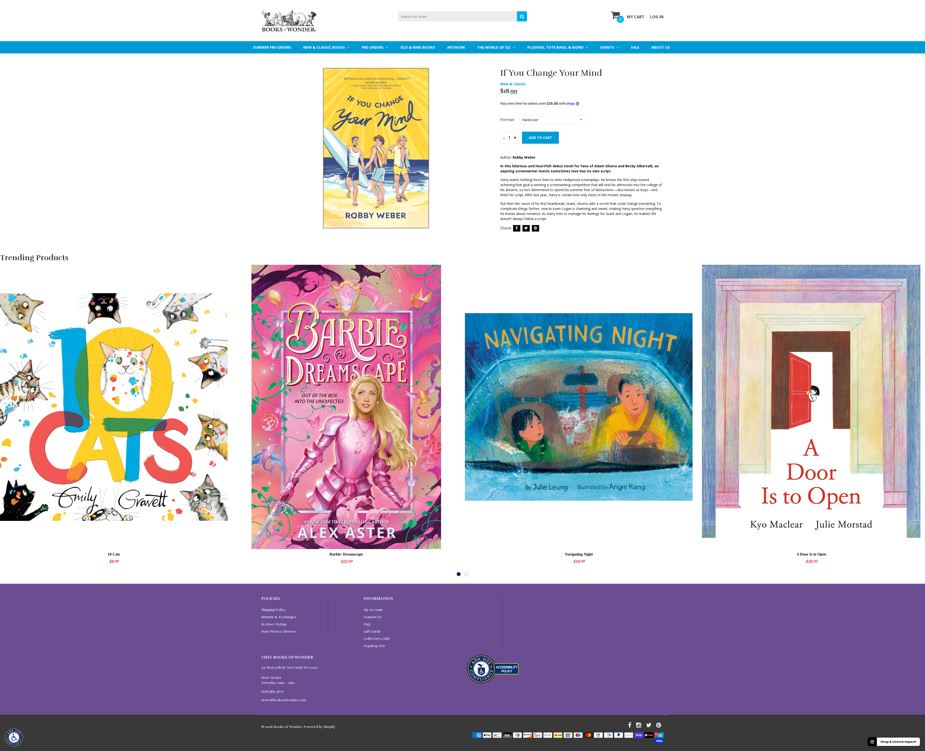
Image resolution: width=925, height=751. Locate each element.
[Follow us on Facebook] (516, 228)
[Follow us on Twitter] (526, 228)
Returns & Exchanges (278, 617)
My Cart (635, 16)
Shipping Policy (273, 610)
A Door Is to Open (811, 554)
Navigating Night (579, 554)
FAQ (367, 624)
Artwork (456, 47)
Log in (657, 16)
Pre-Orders (372, 47)
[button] (459, 574)
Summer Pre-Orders (272, 47)
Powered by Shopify (319, 727)
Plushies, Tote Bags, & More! (555, 47)
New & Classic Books (324, 47)
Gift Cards (372, 631)
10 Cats (114, 554)
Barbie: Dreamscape (346, 554)
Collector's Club (377, 639)
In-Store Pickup (273, 624)
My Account (373, 610)
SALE (635, 47)
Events (607, 47)
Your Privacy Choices (278, 631)
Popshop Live (374, 646)
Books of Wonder (288, 727)
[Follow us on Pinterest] (535, 228)
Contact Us (372, 617)
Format (507, 119)
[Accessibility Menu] (14, 737)
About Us (660, 47)
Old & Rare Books (417, 47)
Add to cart (540, 137)
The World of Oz (493, 47)
